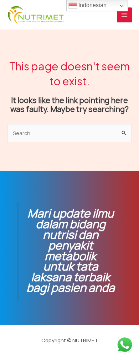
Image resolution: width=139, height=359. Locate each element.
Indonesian (92, 5)
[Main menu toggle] (124, 14)
